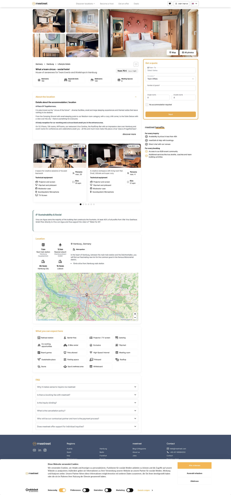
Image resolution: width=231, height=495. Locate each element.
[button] (87, 295)
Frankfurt (103, 456)
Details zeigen (144, 490)
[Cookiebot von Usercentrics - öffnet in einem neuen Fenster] (31, 490)
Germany (39, 64)
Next (171, 114)
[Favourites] (170, 3)
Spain (69, 452)
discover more (129, 134)
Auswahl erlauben (194, 473)
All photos (189, 52)
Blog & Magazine (139, 449)
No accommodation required (160, 105)
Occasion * (151, 76)
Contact (170, 456)
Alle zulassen (194, 465)
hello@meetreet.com (178, 449)
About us (136, 452)
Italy (68, 456)
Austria (69, 449)
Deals (136, 3)
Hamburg (50, 64)
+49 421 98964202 (178, 452)
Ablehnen (194, 481)
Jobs (134, 456)
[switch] (86, 490)
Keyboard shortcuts (126, 319)
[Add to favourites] (136, 64)
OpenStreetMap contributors (47, 320)
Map (174, 52)
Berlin (102, 452)
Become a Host (107, 3)
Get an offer (123, 3)
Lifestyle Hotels (64, 64)
